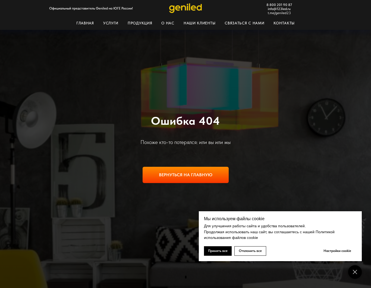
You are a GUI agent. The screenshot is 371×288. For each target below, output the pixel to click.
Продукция (140, 23)
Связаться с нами (244, 23)
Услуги (110, 23)
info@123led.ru (279, 9)
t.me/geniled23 (279, 13)
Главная (85, 23)
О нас (167, 23)
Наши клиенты (199, 23)
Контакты (284, 23)
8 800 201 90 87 (279, 5)
